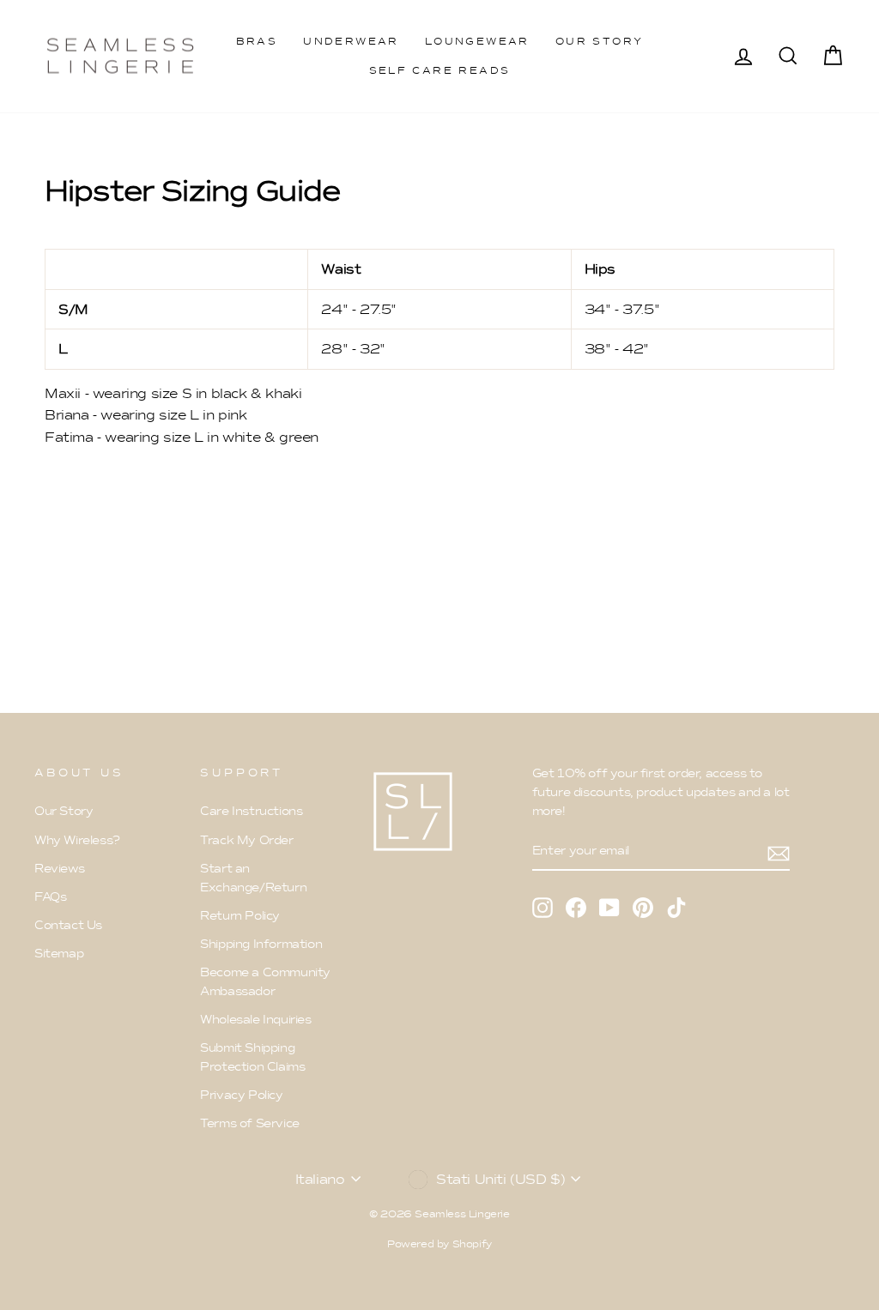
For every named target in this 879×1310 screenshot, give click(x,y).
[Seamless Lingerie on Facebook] (576, 907)
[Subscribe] (778, 852)
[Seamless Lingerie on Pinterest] (643, 907)
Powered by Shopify (439, 1244)
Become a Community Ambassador (265, 982)
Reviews (59, 868)
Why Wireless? (77, 840)
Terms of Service (250, 1123)
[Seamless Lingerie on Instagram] (542, 907)
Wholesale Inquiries (255, 1019)
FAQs (50, 897)
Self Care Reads (440, 70)
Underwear (351, 41)
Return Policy (240, 916)
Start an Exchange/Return (253, 878)
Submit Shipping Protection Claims (252, 1057)
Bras (257, 41)
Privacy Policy (241, 1095)
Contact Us (68, 925)
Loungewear (477, 41)
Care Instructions (251, 811)
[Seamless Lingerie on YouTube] (609, 907)
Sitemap (58, 953)
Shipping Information (261, 944)
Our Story (599, 41)
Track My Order (246, 840)
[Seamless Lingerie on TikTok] (676, 907)
